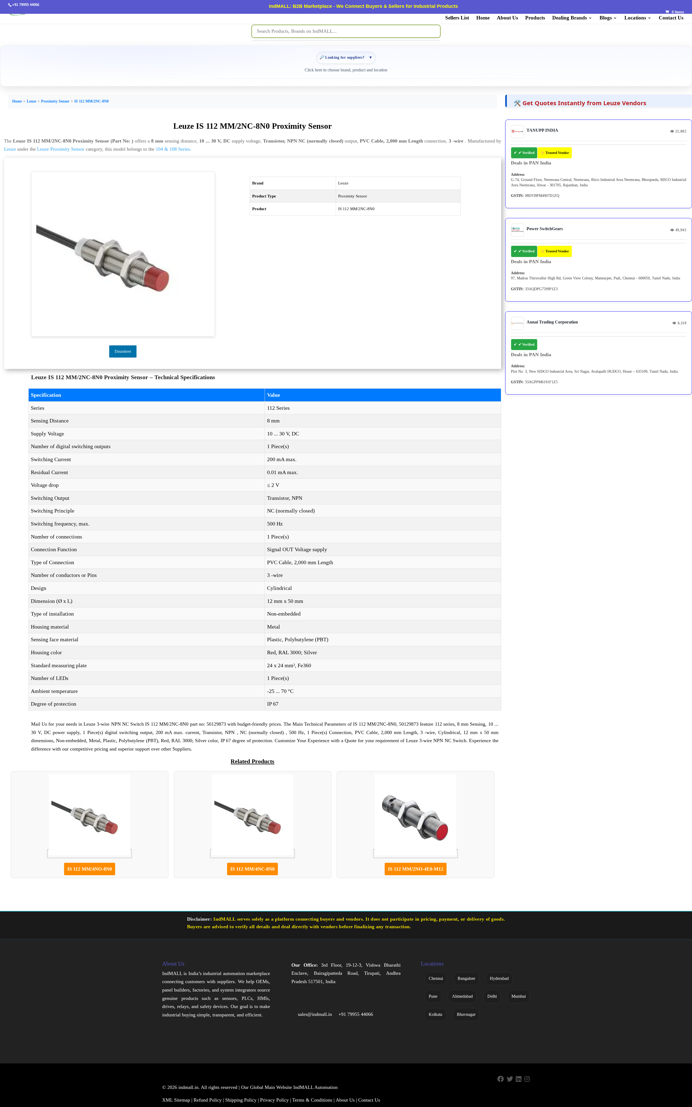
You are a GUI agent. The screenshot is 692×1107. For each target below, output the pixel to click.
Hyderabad (499, 978)
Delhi (492, 996)
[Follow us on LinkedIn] (518, 1079)
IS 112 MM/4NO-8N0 (89, 869)
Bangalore (466, 978)
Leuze (31, 101)
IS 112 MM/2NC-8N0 (91, 101)
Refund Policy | (209, 1100)
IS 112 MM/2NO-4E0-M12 (415, 869)
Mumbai (518, 996)
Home (483, 18)
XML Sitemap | (177, 1100)
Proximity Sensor (55, 101)
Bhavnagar (466, 1014)
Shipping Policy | (242, 1100)
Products (535, 18)
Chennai (436, 978)
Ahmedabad (462, 996)
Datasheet (123, 351)
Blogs (606, 18)
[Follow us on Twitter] (510, 1079)
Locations (635, 18)
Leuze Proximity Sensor (60, 149)
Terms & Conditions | (313, 1100)
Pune (433, 996)
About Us (507, 18)
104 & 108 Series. (173, 149)
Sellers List (457, 18)
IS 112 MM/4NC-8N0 (252, 869)
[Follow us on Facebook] (500, 1079)
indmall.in (188, 1087)
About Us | (346, 1100)
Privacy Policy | (275, 1100)
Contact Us (671, 18)
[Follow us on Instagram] (527, 1079)
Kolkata (435, 1014)
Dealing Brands (569, 18)
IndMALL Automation (315, 1087)
